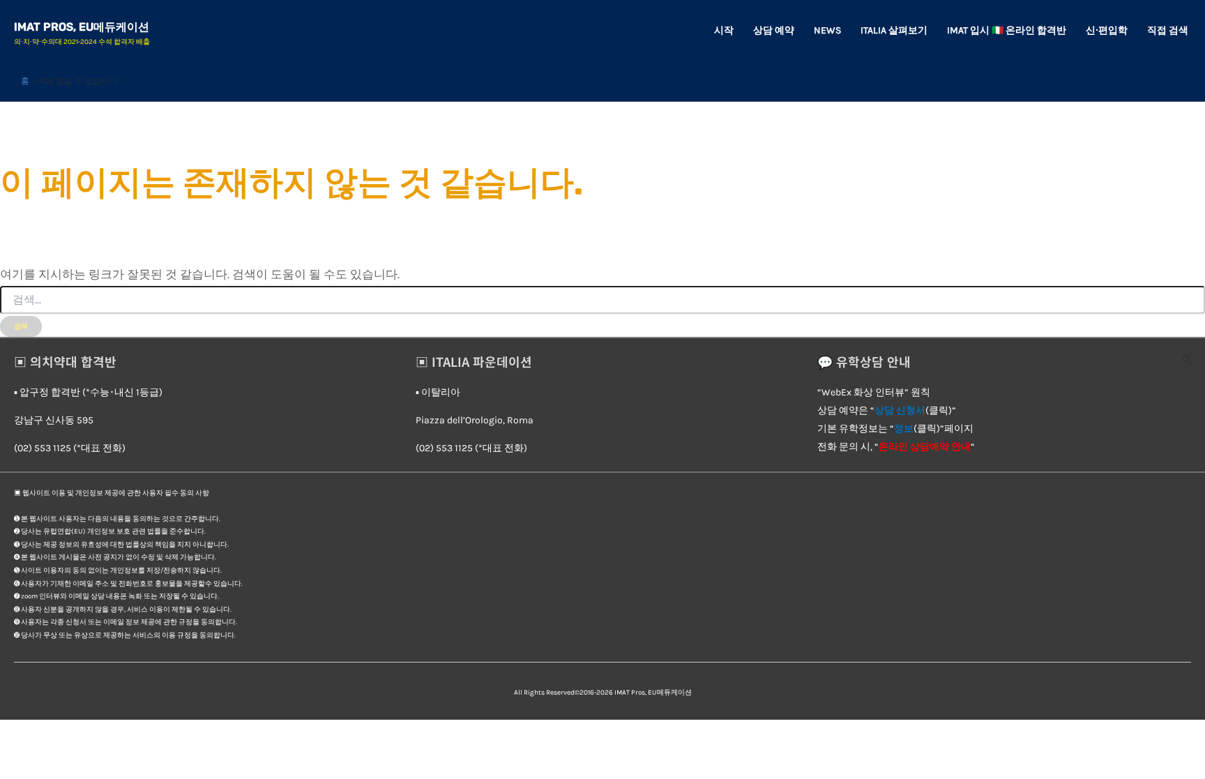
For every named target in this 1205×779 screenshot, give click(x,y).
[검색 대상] (602, 300)
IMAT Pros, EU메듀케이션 (81, 26)
